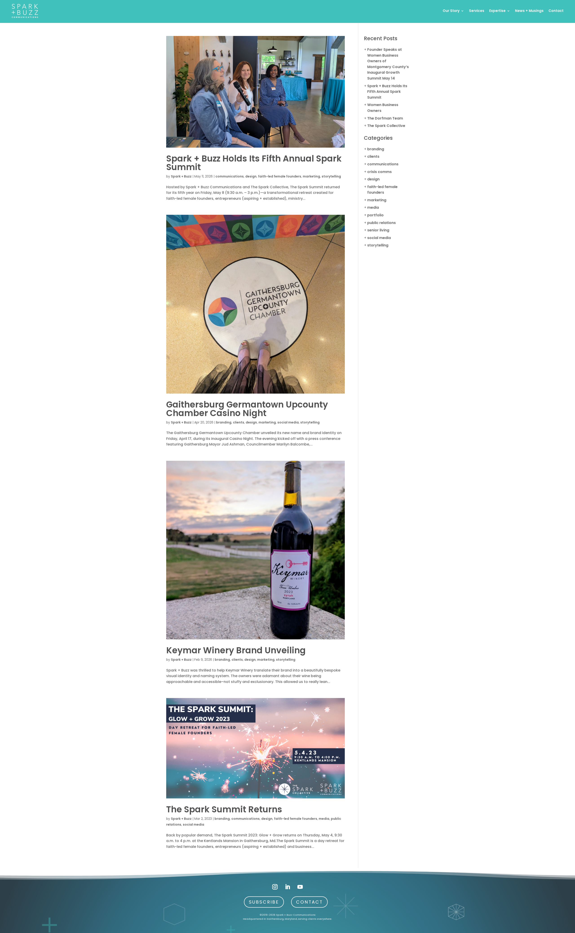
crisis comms (379, 171)
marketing (311, 176)
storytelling (331, 176)
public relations (381, 222)
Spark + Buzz (181, 176)
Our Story (451, 10)
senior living (378, 230)
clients (238, 422)
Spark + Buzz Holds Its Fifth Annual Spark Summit (254, 163)
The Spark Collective (386, 125)
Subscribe (264, 902)
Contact (556, 10)
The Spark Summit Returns (224, 809)
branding (223, 422)
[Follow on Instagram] (275, 887)
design (251, 176)
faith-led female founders (279, 176)
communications (229, 176)
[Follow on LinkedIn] (287, 887)
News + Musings (529, 10)
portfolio (375, 215)
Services (476, 10)
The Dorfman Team (385, 118)
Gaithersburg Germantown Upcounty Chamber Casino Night (247, 409)
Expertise (497, 10)
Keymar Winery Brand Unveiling (236, 650)
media (324, 818)
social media (288, 422)
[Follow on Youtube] (300, 887)
